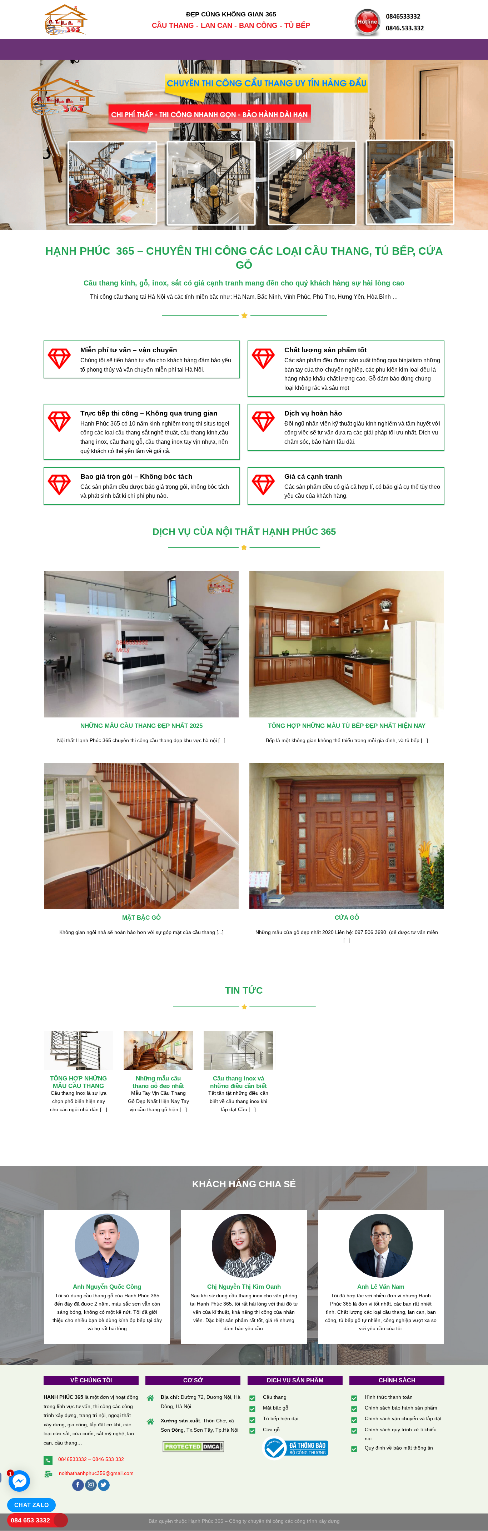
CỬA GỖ (347, 917)
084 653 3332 (30, 1520)
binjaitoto (410, 360)
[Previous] (42, 1085)
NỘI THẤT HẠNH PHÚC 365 (276, 532)
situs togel (216, 424)
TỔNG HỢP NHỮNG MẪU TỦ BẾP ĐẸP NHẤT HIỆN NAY (346, 725)
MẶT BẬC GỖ (141, 917)
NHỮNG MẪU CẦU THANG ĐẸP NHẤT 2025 (141, 725)
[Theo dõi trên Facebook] (78, 1485)
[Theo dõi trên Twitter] (104, 1485)
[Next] (274, 1085)
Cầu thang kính (109, 283)
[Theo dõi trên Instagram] (91, 1485)
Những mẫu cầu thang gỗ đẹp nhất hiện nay (158, 1086)
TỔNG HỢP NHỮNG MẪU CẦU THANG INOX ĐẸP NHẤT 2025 (78, 1086)
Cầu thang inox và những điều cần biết (238, 1082)
